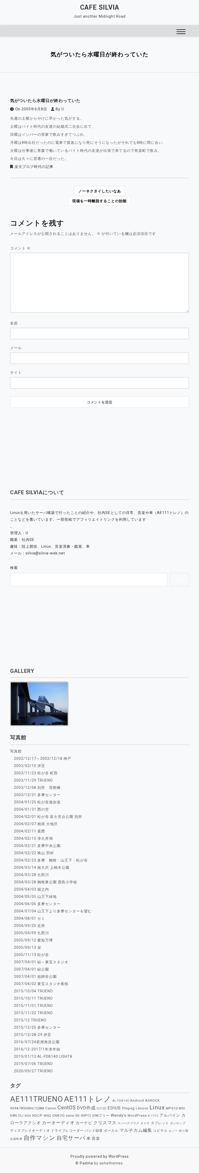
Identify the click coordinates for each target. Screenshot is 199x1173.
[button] (181, 32)
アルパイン (170, 1115)
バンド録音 (94, 1131)
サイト (16, 372)
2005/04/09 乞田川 (31, 933)
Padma (86, 1163)
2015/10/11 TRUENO (33, 998)
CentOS (67, 1108)
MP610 (172, 1108)
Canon (50, 1108)
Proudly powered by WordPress (99, 1156)
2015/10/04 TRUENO (33, 991)
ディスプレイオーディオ (30, 1131)
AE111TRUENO (36, 1099)
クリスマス (105, 1122)
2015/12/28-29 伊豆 (32, 1035)
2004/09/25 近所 (29, 926)
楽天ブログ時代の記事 (34, 167)
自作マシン (39, 1137)
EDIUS (114, 1108)
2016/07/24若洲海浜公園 (37, 1042)
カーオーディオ (58, 1122)
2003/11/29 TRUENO (33, 780)
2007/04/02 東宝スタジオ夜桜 (41, 984)
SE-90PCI (83, 1115)
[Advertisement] (99, 448)
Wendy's (118, 1115)
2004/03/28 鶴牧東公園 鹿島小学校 (45, 882)
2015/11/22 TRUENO (33, 1013)
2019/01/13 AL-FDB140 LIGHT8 (43, 1056)
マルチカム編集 (135, 1130)
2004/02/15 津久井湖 (33, 838)
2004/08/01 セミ (29, 918)
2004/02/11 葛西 (29, 831)
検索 (14, 568)
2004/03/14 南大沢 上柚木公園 (41, 867)
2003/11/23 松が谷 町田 (36, 773)
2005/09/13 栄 (27, 947)
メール (16, 348)
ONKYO (58, 1115)
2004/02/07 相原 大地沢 (36, 824)
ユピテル (160, 1131)
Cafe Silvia (99, 7)
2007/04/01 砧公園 (31, 969)
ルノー (173, 1131)
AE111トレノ (87, 1099)
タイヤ (145, 1123)
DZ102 (101, 1108)
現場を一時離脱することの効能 (99, 201)
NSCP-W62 (41, 1115)
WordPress (137, 1115)
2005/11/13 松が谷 (31, 955)
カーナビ (84, 1123)
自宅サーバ (71, 1138)
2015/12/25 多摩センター (37, 1027)
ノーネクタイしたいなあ (99, 191)
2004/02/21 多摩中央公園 (37, 846)
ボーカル (111, 1131)
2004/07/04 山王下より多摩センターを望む (53, 911)
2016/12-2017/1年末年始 (37, 1049)
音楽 (96, 1138)
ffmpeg (128, 1108)
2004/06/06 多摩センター (37, 904)
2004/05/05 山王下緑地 (35, 896)
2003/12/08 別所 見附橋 (37, 787)
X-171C (153, 1115)
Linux (157, 1107)
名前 (14, 323)
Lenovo (142, 1108)
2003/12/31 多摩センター (37, 795)
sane (70, 1115)
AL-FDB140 (120, 1100)
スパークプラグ (128, 1123)
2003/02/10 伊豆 (29, 766)
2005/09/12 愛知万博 (33, 940)
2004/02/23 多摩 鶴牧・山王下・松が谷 (51, 860)
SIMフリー (101, 1115)
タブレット (160, 1123)
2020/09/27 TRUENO (33, 1071)
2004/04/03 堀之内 (31, 889)
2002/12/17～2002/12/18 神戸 (42, 758)
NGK (28, 1115)
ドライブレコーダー (67, 1131)
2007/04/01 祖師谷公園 (35, 976)
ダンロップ (178, 1123)
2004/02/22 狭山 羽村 (34, 853)
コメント (20, 248)
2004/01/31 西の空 (31, 809)
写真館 (16, 751)
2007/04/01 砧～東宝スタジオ (41, 962)
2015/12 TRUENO (30, 1020)
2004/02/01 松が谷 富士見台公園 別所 (48, 817)
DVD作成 (86, 1107)
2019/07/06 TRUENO (33, 1064)
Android (137, 1100)
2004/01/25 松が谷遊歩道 (37, 802)
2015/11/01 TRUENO (33, 1006)
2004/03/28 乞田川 (31, 875)
